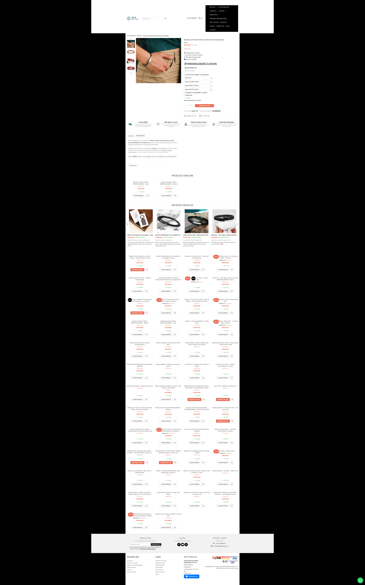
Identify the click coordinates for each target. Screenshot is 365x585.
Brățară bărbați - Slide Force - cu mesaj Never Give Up (225, 322)
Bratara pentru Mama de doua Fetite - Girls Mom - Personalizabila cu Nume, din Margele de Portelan (140, 452)
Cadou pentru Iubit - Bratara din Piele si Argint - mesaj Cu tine (203, 235)
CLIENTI (158, 557)
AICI (135, 156)
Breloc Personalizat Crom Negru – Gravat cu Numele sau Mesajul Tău (150, 235)
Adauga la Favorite (190, 116)
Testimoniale (159, 567)
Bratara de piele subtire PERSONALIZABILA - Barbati (168, 183)
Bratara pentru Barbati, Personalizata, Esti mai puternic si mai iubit (140, 300)
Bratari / (140, 35)
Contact (129, 570)
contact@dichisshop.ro (220, 546)
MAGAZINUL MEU (133, 557)
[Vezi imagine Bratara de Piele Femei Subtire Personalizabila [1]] (131, 52)
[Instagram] (186, 544)
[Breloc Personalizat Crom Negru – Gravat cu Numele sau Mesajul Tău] (141, 221)
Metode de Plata (160, 563)
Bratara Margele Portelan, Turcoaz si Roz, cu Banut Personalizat (168, 387)
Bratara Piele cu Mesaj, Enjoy (225, 451)
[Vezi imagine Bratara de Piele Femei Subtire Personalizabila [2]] (131, 60)
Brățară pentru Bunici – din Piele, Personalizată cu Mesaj (225, 430)
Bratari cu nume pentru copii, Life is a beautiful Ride (140, 471)
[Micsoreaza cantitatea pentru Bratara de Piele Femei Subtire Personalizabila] (185, 105)
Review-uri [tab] (140, 135)
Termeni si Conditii (132, 563)
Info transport (159, 570)
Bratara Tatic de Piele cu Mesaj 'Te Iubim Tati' (168, 515)
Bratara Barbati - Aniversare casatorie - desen (168, 365)
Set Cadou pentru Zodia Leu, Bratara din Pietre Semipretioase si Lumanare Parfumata (168, 430)
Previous (131, 39)
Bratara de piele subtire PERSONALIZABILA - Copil (141, 183)
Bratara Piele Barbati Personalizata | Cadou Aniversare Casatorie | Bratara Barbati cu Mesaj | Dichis (140, 515)
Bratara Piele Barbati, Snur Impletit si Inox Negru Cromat (173, 235)
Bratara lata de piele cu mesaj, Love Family (168, 493)
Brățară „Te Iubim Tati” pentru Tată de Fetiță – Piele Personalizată (140, 408)
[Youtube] (182, 544)
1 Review (194, 45)
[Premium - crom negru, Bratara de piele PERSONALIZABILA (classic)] (224, 221)
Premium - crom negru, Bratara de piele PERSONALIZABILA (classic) (232, 235)
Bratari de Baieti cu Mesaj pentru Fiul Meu (168, 343)
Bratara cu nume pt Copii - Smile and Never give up (197, 257)
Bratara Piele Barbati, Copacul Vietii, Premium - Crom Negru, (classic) (225, 493)
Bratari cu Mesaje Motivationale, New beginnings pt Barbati (168, 471)
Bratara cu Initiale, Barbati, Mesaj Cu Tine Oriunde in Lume (196, 471)
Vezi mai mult (133, 165)
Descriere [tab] (131, 136)
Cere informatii (205, 116)
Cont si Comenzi (131, 572)
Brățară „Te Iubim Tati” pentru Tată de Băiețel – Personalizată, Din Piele (197, 300)
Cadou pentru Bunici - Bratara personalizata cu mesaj (225, 365)
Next (131, 73)
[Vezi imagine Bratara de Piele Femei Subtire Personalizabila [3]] (131, 68)
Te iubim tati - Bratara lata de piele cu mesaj (197, 365)
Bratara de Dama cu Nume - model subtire (197, 279)
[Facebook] (179, 544)
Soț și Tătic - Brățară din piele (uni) (225, 386)
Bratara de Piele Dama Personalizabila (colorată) (197, 430)
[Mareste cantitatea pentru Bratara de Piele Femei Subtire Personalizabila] (191, 105)
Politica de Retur (160, 565)
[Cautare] (165, 18)
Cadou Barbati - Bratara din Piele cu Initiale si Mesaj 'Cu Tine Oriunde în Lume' (139, 493)
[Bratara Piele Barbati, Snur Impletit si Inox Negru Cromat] (169, 221)
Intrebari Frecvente (160, 561)
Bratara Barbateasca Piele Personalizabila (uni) (225, 300)
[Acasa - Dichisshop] (133, 19)
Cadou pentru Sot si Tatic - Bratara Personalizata (140, 279)
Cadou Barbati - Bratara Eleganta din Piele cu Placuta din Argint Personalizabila (197, 343)
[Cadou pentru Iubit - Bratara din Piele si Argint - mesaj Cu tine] (196, 221)
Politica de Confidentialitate (148, 549)
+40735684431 (220, 543)
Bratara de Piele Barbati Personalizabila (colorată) (139, 365)
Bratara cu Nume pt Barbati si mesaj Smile (196, 322)
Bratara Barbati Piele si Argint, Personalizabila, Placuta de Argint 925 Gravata (140, 430)
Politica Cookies (131, 567)
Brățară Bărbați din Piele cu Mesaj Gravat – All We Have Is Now (225, 343)
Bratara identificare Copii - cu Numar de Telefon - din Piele (225, 257)
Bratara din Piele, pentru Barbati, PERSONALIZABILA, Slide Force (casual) (197, 408)
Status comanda (160, 572)
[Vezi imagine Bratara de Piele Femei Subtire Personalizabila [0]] (131, 44)
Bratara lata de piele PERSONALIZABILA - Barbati (168, 408)
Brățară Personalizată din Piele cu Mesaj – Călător (197, 452)
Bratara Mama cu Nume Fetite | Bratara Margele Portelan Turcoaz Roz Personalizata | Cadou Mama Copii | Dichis (168, 452)
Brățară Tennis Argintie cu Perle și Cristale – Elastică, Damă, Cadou (140, 257)
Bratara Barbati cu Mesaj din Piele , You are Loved (225, 408)
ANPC (157, 574)
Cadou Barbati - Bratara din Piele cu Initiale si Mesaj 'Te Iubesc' (168, 300)
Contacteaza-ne (192, 576)
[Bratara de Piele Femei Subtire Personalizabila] (158, 60)
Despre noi (130, 561)
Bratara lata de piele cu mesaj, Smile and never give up (197, 493)
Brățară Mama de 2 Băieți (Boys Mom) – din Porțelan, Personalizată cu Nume (196, 387)
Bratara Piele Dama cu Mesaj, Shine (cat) (140, 386)
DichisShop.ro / (132, 35)
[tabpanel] (158, 60)
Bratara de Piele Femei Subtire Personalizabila (139, 343)
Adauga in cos (204, 106)
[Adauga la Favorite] (147, 195)
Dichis (185, 42)
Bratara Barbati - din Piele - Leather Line (225, 471)
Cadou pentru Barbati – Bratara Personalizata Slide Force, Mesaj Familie (168, 279)
